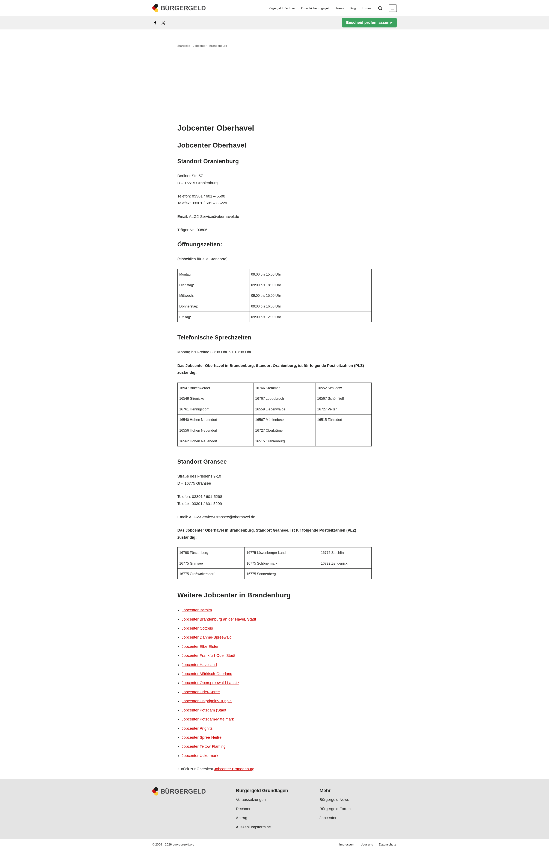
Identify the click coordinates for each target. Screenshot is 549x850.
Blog (353, 8)
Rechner (243, 808)
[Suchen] (380, 8)
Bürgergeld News (334, 799)
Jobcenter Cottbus (197, 628)
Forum (366, 8)
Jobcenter (200, 45)
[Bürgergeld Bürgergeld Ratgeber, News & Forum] (179, 8)
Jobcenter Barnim (197, 610)
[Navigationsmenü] (393, 8)
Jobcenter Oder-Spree (201, 692)
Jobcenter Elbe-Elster (200, 646)
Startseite (183, 45)
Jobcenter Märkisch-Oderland (207, 674)
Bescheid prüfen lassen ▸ (369, 22)
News (340, 8)
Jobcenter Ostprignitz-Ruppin (207, 701)
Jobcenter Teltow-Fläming (204, 746)
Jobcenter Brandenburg (234, 769)
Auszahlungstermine (253, 827)
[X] (163, 23)
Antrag (241, 818)
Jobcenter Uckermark (200, 756)
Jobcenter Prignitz (197, 728)
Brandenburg (218, 45)
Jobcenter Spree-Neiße (202, 737)
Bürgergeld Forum (335, 808)
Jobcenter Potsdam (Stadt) (205, 710)
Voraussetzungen (251, 799)
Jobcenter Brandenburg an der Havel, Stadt (219, 619)
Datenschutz (387, 844)
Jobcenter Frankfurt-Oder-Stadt (208, 655)
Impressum (346, 844)
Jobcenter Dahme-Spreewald (207, 637)
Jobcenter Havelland (199, 665)
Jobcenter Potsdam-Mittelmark (208, 719)
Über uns (366, 844)
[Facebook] (155, 23)
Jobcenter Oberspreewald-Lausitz (210, 683)
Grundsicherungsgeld (315, 8)
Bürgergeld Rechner (281, 8)
